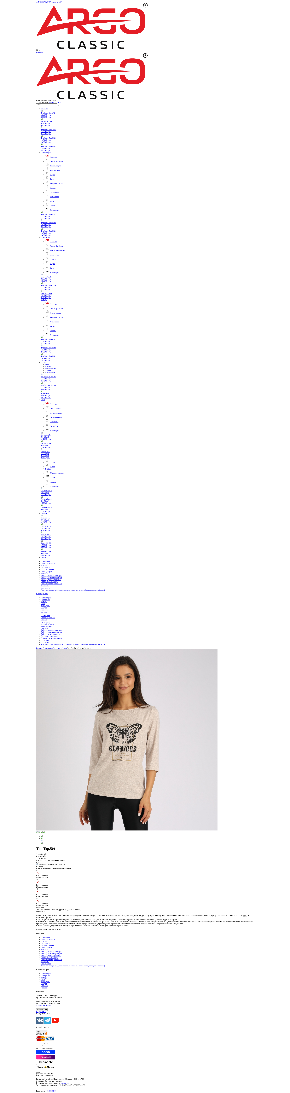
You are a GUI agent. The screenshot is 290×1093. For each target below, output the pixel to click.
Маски (52, 477)
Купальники (54, 197)
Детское (44, 362)
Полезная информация (49, 582)
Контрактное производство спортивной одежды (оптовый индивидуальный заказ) (73, 590)
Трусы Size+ (54, 426)
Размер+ (44, 300)
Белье (43, 400)
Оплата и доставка (48, 563)
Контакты (44, 574)
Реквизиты (45, 586)
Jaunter (43, 557)
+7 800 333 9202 (55, 102)
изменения (65, 1083)
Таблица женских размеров (51, 576)
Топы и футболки (56, 161)
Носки (52, 462)
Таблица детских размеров (51, 580)
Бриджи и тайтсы (56, 183)
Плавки (53, 259)
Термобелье (54, 192)
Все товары (54, 210)
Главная (39, 648)
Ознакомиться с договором (51, 584)
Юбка (52, 201)
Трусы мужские (56, 417)
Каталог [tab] (39, 594)
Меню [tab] (45, 594)
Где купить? (45, 567)
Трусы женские (56, 413)
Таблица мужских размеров (51, 578)
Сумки (48, 469)
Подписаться (41, 1012)
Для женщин (46, 153)
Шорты (52, 175)
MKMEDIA (51, 1091)
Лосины (53, 188)
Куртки (48, 366)
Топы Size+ (54, 422)
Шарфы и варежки (57, 473)
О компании (45, 561)
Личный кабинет (47, 569)
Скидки (44, 513)
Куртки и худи (55, 166)
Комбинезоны (55, 170)
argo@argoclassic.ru (43, 1005)
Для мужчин (45, 237)
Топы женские (55, 408)
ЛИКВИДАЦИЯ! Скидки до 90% (49, 2)
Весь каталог (46, 588)
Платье (52, 206)
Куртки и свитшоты (57, 250)
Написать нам (42, 1009)
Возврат (44, 565)
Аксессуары (45, 458)
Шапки (52, 467)
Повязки (53, 482)
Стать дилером (46, 572)
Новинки (44, 109)
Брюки (52, 179)
